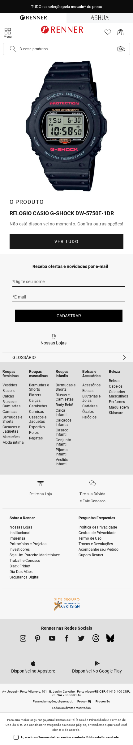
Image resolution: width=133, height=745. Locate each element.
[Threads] (96, 640)
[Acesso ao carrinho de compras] (120, 34)
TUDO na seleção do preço (66, 6)
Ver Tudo (66, 241)
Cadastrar (69, 315)
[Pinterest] (37, 639)
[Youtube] (52, 639)
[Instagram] (23, 639)
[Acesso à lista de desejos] (108, 34)
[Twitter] (81, 639)
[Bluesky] (110, 640)
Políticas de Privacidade (89, 720)
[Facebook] (67, 639)
